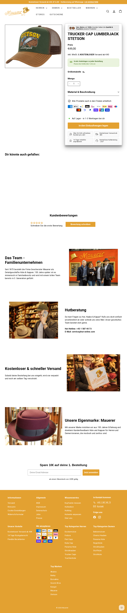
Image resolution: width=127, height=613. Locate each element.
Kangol (53, 587)
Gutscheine (56, 14)
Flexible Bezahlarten (16, 539)
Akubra (53, 572)
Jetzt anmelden (91, 472)
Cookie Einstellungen (17, 510)
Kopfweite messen (73, 503)
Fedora (68, 535)
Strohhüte (97, 554)
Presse (39, 518)
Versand (11, 503)
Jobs (38, 514)
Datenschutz (41, 510)
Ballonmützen (99, 532)
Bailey (52, 575)
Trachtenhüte (70, 558)
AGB (38, 503)
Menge (71, 78)
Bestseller (74, 8)
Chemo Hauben (100, 535)
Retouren (12, 507)
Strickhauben (70, 550)
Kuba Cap (69, 543)
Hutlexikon (69, 507)
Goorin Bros (55, 583)
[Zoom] (33, 46)
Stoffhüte (97, 550)
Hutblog (68, 510)
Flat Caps (69, 539)
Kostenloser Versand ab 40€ (20, 532)
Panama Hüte (70, 547)
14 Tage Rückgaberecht (18, 535)
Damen (56, 8)
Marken (91, 8)
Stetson (53, 594)
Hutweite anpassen (73, 514)
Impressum (41, 507)
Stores (40, 14)
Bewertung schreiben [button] (81, 224)
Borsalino (54, 579)
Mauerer (54, 590)
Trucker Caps (70, 554)
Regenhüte (97, 543)
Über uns (68, 518)
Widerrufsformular (16, 514)
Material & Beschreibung (81, 92)
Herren (40, 8)
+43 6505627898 (91, 2)
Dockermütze (70, 532)
